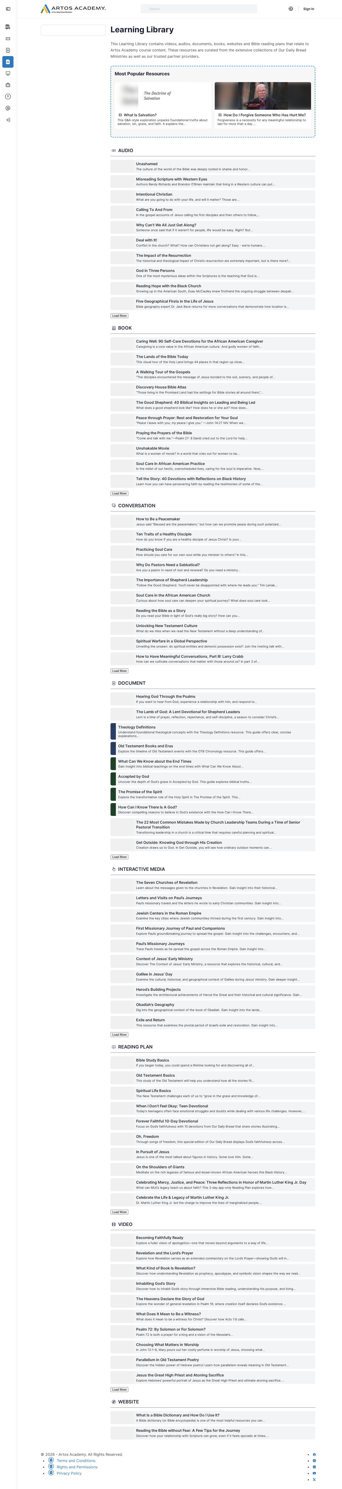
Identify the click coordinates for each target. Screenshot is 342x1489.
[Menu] (7, 8)
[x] (314, 1479)
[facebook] (314, 1454)
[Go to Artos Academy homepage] (73, 8)
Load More (119, 315)
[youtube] (314, 1473)
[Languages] (291, 9)
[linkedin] (314, 1467)
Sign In (308, 9)
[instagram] (314, 1460)
